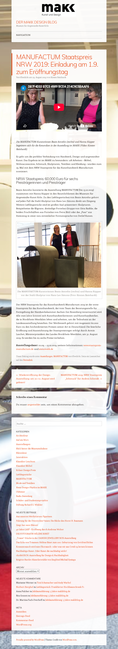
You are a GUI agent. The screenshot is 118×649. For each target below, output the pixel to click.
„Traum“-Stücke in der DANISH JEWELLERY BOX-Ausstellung (46, 538)
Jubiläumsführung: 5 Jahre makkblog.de (51, 591)
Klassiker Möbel (24, 465)
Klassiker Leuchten (25, 461)
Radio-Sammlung (24, 496)
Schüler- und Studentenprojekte (32, 500)
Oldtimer (20, 491)
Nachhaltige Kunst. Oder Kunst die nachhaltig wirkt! (41, 550)
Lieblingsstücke (23, 474)
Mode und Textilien (25, 483)
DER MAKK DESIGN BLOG (36, 22)
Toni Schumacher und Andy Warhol (54, 582)
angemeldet (34, 404)
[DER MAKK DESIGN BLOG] (59, 10)
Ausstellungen (46, 356)
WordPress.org (23, 624)
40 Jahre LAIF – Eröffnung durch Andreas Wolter (40, 529)
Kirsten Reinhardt (58, 77)
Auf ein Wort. (22, 439)
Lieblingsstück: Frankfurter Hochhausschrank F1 (60, 586)
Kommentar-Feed (24, 620)
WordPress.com (70, 639)
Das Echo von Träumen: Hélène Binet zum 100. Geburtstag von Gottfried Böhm (54, 542)
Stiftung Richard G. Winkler (29, 504)
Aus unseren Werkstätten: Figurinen (34, 516)
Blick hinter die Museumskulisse (31, 448)
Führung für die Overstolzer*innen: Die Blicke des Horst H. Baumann (49, 520)
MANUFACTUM (60, 356)
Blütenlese (21, 452)
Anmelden (21, 611)
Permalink (27, 360)
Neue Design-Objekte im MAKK (31, 487)
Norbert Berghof (24, 586)
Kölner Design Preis (26, 470)
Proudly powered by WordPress (30, 639)
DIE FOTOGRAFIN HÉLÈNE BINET (32, 533)
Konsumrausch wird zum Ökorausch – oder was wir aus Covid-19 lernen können (54, 546)
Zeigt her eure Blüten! (27, 525)
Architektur (22, 435)
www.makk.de (46, 348)
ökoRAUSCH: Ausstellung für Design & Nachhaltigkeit (42, 555)
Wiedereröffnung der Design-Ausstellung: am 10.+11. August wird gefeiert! (35, 378)
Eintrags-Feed (23, 615)
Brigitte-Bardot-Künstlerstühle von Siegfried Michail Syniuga (46, 559)
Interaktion (22, 457)
